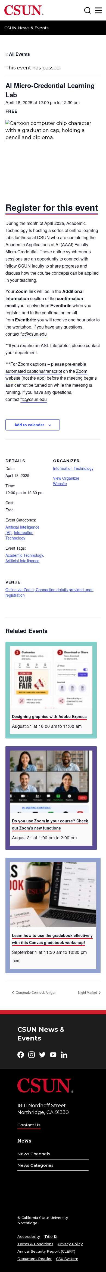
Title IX (50, 1236)
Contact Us (28, 1124)
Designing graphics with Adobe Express (49, 716)
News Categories (35, 1165)
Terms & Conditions (35, 1244)
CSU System (67, 1258)
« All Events (17, 54)
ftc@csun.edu (33, 334)
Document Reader (34, 1258)
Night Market (88, 992)
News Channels (33, 1153)
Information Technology (19, 535)
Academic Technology (24, 555)
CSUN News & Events (26, 27)
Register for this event (51, 207)
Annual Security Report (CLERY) (46, 1251)
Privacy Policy (70, 1244)
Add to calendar (29, 424)
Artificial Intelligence (22, 560)
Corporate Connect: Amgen (35, 992)
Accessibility (28, 1236)
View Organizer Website (66, 480)
